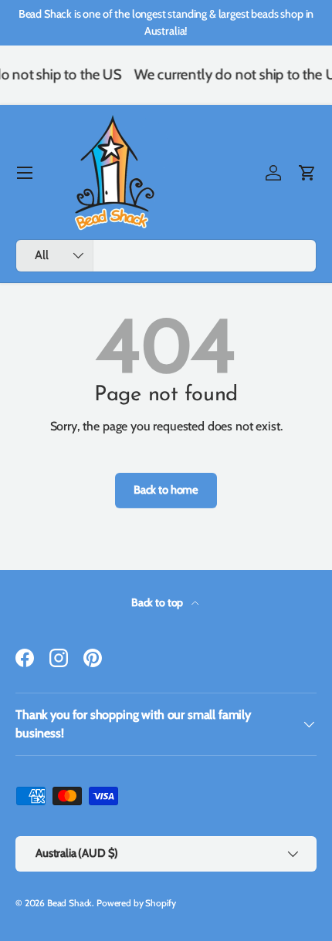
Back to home (166, 490)
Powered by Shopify (136, 903)
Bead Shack (69, 903)
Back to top (158, 602)
